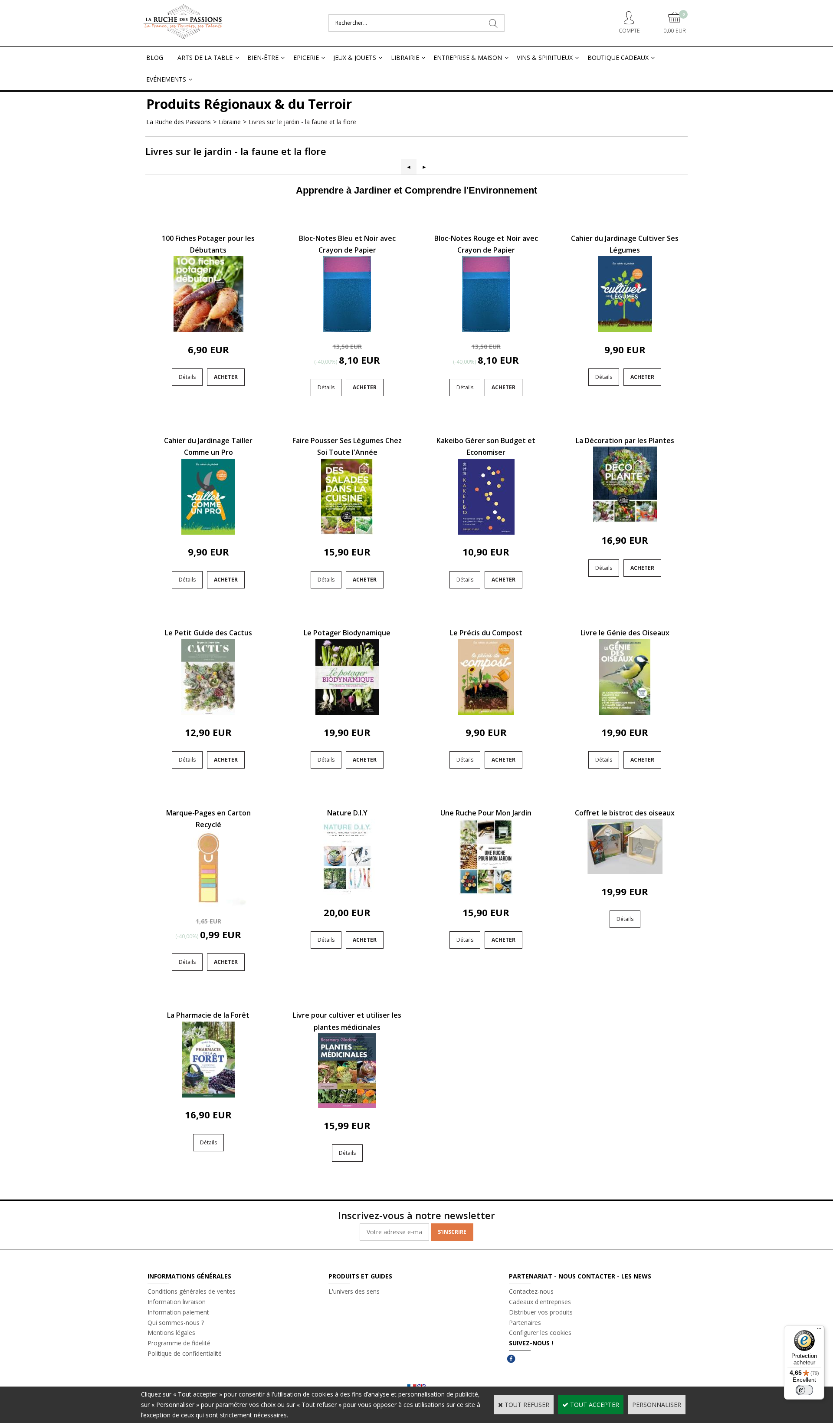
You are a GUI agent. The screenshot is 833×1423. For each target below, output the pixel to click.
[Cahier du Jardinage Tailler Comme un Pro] (208, 532)
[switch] (804, 1390)
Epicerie (306, 57)
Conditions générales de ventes (192, 1291)
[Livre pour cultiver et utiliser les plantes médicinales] (347, 1105)
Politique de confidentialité (185, 1353)
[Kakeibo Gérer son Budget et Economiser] (486, 532)
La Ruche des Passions (178, 122)
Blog (154, 57)
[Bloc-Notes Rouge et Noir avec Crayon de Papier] (486, 329)
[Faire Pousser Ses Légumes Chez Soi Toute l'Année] (347, 532)
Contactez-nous (531, 1291)
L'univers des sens (354, 1291)
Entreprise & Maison (467, 57)
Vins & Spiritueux (545, 57)
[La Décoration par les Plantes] (625, 520)
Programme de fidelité (179, 1343)
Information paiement (178, 1312)
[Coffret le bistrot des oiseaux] (624, 872)
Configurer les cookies (540, 1332)
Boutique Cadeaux (618, 57)
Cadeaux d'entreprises (540, 1302)
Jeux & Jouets (354, 57)
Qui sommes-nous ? (176, 1322)
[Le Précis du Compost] (486, 712)
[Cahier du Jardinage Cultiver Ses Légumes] (625, 329)
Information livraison (177, 1302)
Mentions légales (171, 1332)
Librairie (405, 57)
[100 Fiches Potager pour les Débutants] (208, 329)
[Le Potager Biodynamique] (347, 712)
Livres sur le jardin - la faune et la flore (302, 122)
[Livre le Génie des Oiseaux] (624, 712)
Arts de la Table (205, 57)
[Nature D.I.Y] (347, 892)
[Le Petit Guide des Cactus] (208, 712)
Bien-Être (263, 57)
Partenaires (525, 1322)
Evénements (166, 79)
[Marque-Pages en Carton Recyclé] (208, 904)
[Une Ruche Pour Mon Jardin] (486, 892)
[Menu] (819, 1330)
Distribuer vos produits (541, 1312)
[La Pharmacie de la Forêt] (208, 1095)
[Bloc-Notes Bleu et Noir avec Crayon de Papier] (347, 329)
